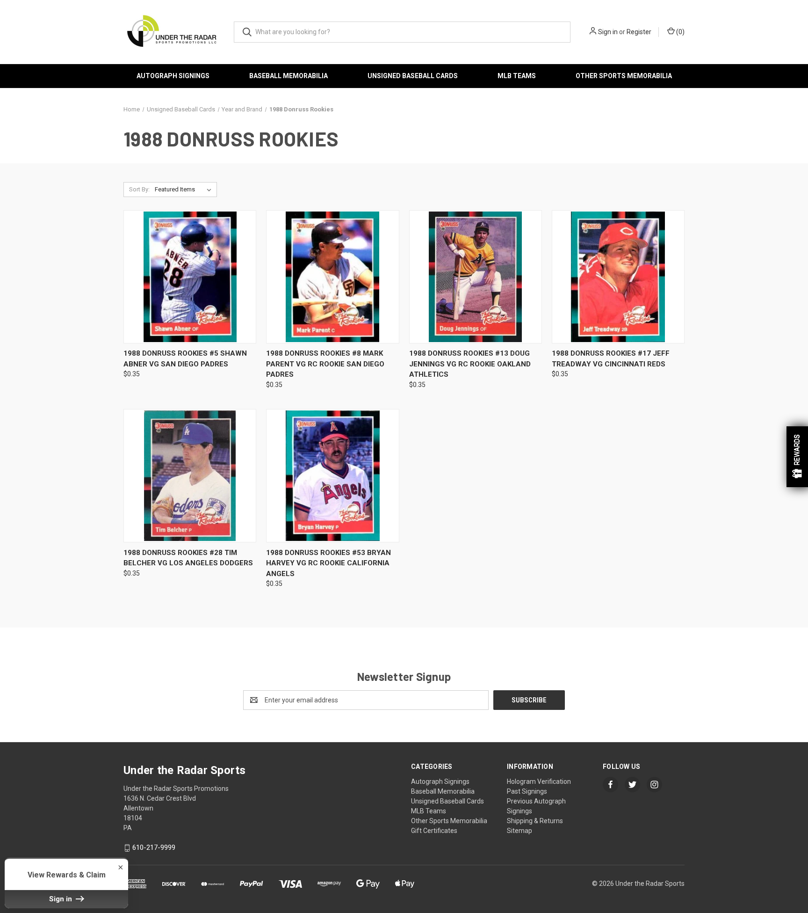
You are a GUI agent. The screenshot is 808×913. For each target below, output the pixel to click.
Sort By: (139, 189)
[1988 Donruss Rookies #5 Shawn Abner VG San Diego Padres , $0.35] (189, 277)
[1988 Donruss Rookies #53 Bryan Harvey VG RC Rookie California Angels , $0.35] (332, 475)
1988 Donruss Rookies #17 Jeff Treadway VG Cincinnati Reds (611, 358)
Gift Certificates (434, 830)
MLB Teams (517, 76)
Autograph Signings (173, 76)
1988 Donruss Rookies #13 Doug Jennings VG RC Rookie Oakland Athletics (470, 364)
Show (797, 456)
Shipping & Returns (535, 821)
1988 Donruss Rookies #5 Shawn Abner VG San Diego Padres (185, 358)
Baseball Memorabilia (288, 76)
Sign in (608, 32)
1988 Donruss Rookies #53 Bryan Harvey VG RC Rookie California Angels (328, 563)
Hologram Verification (539, 781)
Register (639, 32)
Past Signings (527, 791)
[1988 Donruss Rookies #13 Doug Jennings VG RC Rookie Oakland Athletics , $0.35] (475, 277)
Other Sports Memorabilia (624, 76)
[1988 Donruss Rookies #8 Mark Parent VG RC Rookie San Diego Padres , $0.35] (332, 277)
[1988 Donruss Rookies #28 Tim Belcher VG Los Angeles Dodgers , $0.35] (189, 475)
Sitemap (519, 830)
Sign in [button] (61, 899)
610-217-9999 (153, 847)
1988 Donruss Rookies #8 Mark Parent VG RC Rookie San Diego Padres (325, 364)
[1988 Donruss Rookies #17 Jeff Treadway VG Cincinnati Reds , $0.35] (618, 277)
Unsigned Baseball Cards (413, 76)
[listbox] (184, 190)
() (680, 32)
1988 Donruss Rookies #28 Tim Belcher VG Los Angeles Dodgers (188, 558)
